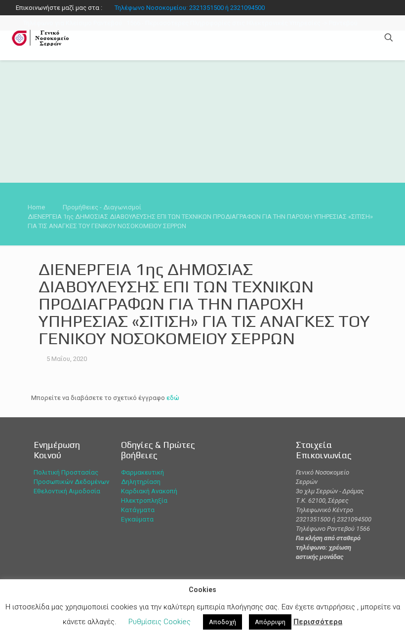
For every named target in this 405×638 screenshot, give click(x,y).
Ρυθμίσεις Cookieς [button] (159, 621)
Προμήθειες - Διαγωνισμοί (102, 207)
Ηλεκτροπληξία (144, 500)
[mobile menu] (354, 37)
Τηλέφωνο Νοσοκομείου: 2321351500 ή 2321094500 (190, 7)
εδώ (172, 397)
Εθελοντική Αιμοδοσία (67, 491)
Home (36, 207)
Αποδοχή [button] (222, 622)
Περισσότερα (317, 621)
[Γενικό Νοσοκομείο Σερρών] (42, 37)
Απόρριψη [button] (270, 622)
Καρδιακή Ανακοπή (149, 491)
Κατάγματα (138, 510)
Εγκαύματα (137, 519)
